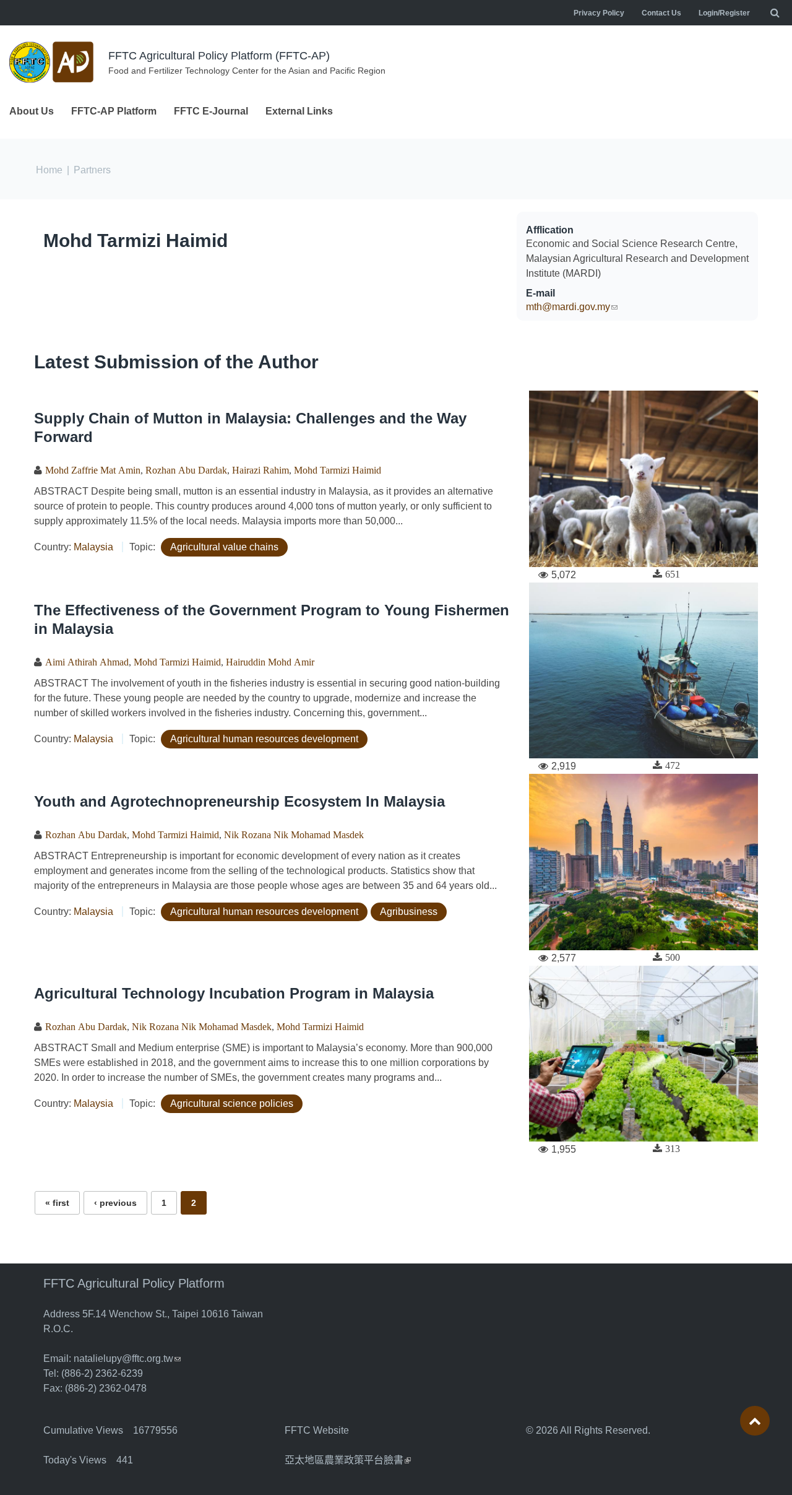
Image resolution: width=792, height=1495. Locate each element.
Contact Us (661, 13)
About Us (31, 111)
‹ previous (115, 1203)
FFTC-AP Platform (114, 111)
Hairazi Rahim (260, 470)
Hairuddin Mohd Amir (270, 662)
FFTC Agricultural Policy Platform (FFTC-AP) (219, 56)
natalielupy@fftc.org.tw (127, 1358)
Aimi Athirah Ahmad (87, 662)
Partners (92, 170)
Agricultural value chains (224, 547)
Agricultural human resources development (264, 739)
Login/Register (724, 13)
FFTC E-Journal (211, 111)
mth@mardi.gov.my (572, 306)
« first (57, 1203)
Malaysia (93, 547)
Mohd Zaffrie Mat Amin (92, 470)
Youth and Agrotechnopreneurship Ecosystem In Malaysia (239, 801)
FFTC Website (317, 1430)
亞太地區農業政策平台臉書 (348, 1460)
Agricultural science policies (231, 1103)
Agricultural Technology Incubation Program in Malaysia (234, 993)
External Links (299, 111)
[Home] (52, 62)
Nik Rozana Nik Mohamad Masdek (294, 834)
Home (49, 170)
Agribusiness (408, 911)
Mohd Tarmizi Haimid (135, 240)
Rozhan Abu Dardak (186, 470)
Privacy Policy (599, 13)
